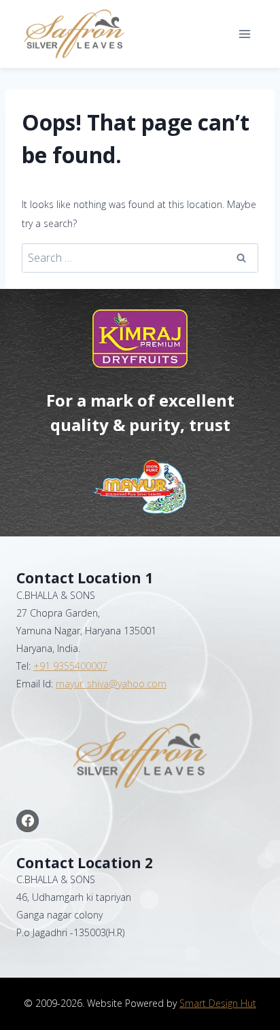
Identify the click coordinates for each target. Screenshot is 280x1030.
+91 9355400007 (70, 665)
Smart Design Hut (217, 1003)
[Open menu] (244, 33)
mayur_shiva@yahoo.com (111, 683)
